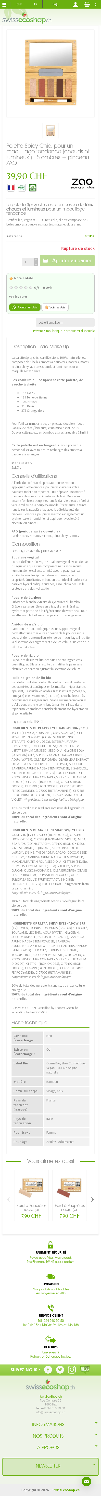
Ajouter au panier (72, 260)
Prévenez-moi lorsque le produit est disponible (64, 331)
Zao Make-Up (54, 346)
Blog (54, 4)
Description (24, 346)
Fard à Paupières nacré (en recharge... (31, 1209)
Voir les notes (18, 296)
